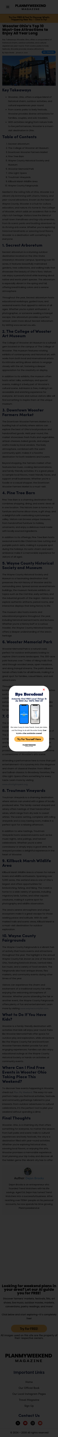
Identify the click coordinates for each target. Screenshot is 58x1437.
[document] (29, 718)
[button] (44, 689)
